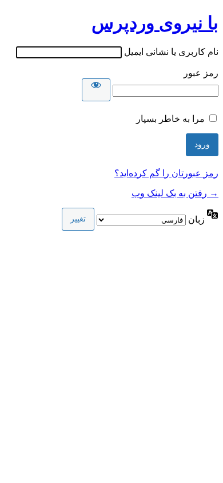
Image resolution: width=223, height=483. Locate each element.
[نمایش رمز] (96, 89)
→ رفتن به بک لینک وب (175, 193)
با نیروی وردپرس (154, 23)
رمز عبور (201, 73)
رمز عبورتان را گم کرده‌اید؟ (166, 173)
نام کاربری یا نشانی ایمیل (171, 52)
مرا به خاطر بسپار (170, 119)
